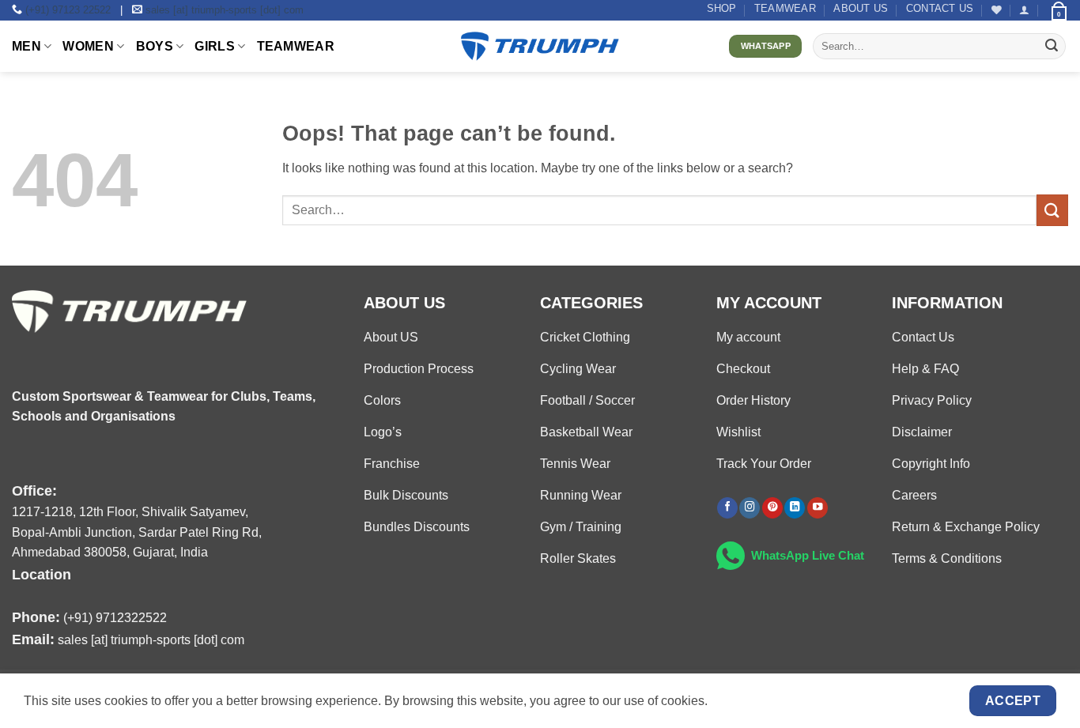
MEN (26, 46)
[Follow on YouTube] (817, 508)
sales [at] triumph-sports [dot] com (224, 10)
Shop (722, 8)
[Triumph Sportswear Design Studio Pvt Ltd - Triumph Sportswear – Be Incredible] (540, 46)
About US (860, 8)
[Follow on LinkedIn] (794, 508)
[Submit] (1051, 46)
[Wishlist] (996, 10)
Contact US (940, 8)
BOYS (154, 46)
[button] (1024, 10)
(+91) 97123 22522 (68, 10)
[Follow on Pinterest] (772, 508)
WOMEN (88, 46)
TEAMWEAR (785, 8)
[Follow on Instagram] (749, 508)
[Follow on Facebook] (727, 508)
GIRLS (214, 46)
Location (41, 574)
